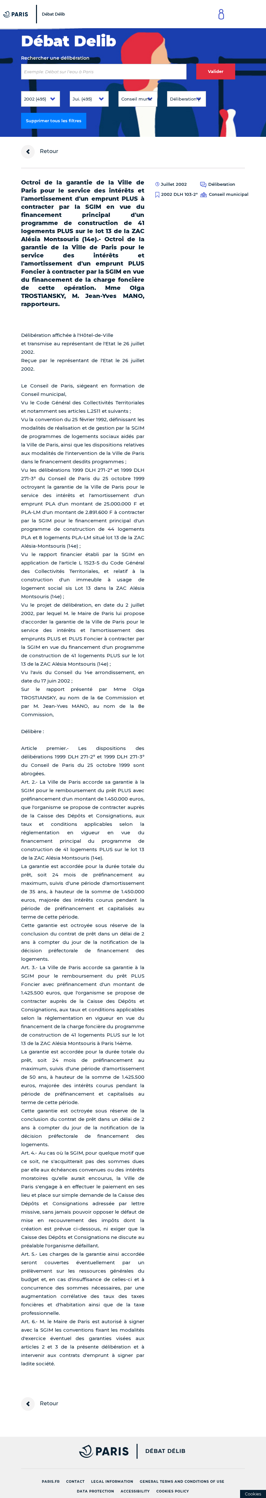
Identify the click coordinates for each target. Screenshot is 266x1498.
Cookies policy (172, 1491)
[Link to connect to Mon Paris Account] (221, 14)
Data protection (95, 1491)
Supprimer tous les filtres (53, 120)
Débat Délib (165, 1451)
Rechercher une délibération (55, 58)
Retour (48, 151)
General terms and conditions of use (182, 1482)
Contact (75, 1482)
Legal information (112, 1482)
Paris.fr (51, 1482)
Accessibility (135, 1491)
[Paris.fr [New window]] (72, 1451)
